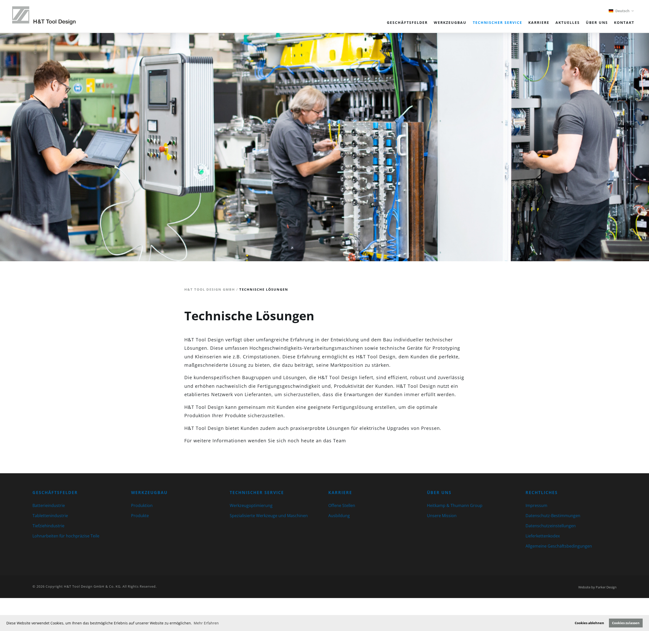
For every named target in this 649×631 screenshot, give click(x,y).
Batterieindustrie (48, 505)
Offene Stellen (341, 505)
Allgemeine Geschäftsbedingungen (559, 546)
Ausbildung (339, 515)
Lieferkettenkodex (543, 536)
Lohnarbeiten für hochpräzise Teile (65, 536)
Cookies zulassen (626, 623)
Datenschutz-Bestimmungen (553, 515)
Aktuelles (567, 22)
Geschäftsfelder (407, 22)
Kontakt (624, 22)
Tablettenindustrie (50, 515)
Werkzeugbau (450, 22)
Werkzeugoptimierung (251, 505)
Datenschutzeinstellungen (551, 526)
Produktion (142, 505)
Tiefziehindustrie (48, 526)
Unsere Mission (442, 515)
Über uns (597, 22)
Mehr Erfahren (206, 623)
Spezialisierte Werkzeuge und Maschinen (269, 515)
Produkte (140, 515)
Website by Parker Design (597, 587)
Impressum (536, 505)
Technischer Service (497, 22)
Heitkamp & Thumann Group (454, 505)
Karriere (538, 22)
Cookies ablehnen (589, 623)
